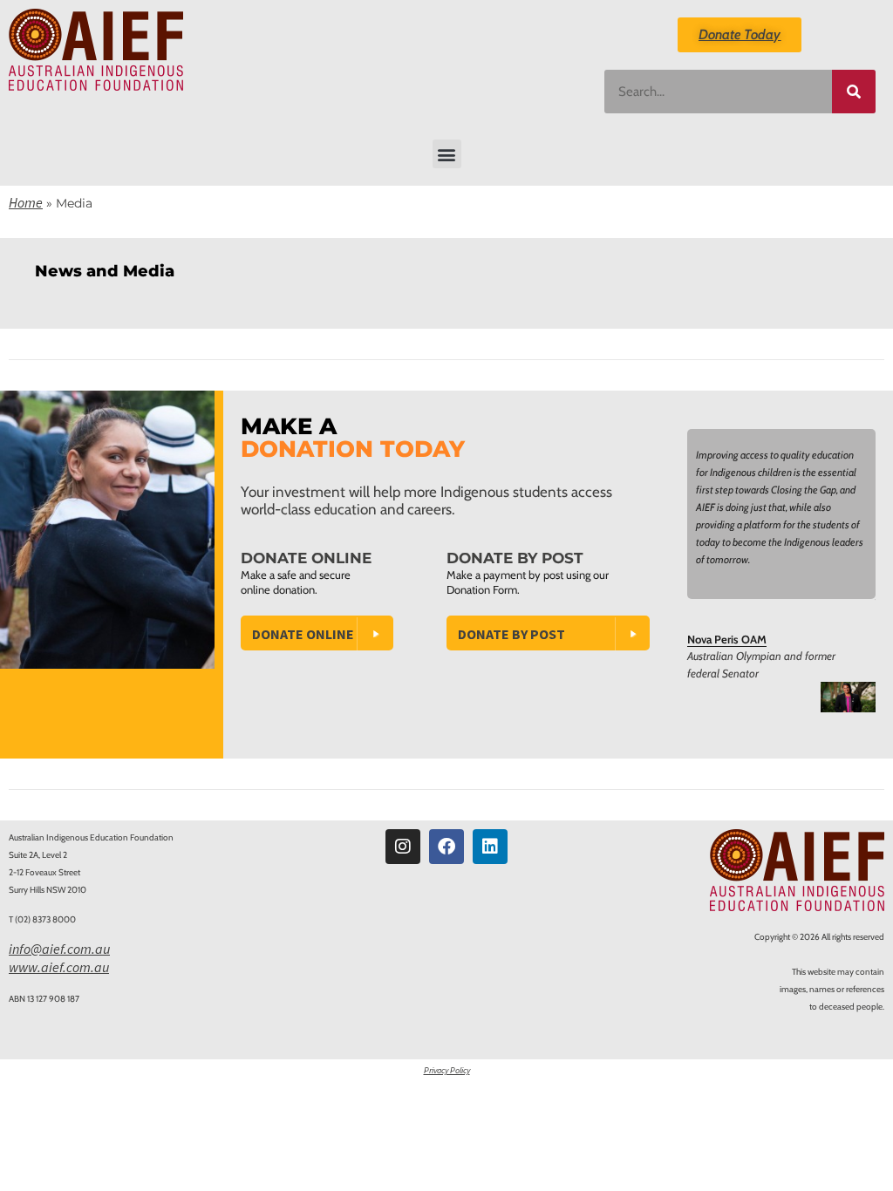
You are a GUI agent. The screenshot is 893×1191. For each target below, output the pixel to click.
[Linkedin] (490, 846)
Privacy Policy (447, 1070)
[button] (447, 154)
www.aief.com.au (59, 967)
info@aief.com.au (59, 948)
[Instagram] (402, 846)
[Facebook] (446, 846)
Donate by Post (511, 634)
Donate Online (303, 634)
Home (26, 202)
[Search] (854, 91)
